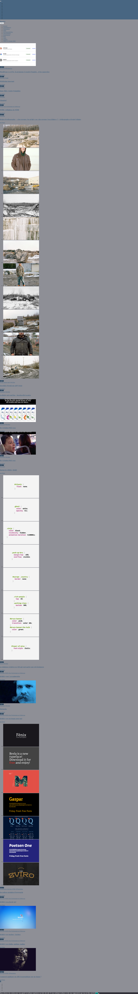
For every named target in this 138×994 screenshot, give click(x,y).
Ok (96, 993)
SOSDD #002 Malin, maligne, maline (12, 944)
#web (6, 78)
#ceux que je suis (5, 382)
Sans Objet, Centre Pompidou (10, 91)
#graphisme (3, 889)
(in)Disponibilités (8, 9)
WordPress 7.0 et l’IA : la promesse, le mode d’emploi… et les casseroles (24, 72)
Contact (5, 17)
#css (1, 663)
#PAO (13, 889)
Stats (4, 8)
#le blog (2, 68)
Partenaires (6, 6)
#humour (2, 392)
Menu (2, 23)
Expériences (6, 12)
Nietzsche (3, 709)
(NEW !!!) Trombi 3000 (9, 18)
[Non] (98, 993)
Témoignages (7, 11)
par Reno (2, 75)
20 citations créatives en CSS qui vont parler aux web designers (22, 667)
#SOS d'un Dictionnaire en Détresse (10, 106)
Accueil (5, 3)
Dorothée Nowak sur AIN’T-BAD (11, 386)
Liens (4, 15)
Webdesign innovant (7, 81)
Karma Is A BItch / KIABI (8, 470)
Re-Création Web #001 (7, 460)
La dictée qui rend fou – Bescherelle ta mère (15, 395)
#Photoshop (19, 889)
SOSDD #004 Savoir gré (8, 902)
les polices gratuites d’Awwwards (11, 892)
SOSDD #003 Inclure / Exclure (10, 935)
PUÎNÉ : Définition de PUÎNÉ (9, 110)
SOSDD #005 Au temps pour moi (11, 719)
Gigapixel (3, 100)
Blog (4, 14)
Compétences (7, 5)
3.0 (2, 21)
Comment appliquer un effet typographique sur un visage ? (20, 977)
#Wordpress (8, 68)
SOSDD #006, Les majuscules (10, 676)
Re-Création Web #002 (8, 428)
